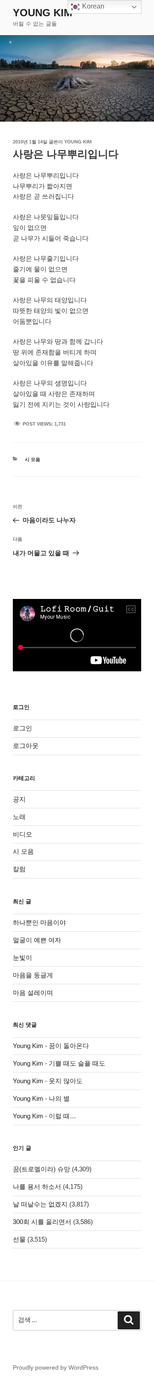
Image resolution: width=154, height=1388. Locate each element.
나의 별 (59, 1098)
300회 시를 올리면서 (42, 1221)
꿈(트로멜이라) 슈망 (41, 1169)
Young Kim (42, 12)
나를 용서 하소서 (37, 1186)
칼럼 (19, 869)
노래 (19, 816)
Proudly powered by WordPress (55, 1367)
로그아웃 (25, 745)
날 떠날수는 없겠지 (40, 1204)
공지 (19, 799)
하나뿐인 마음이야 (39, 922)
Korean (92, 6)
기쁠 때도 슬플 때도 (77, 1063)
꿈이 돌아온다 (69, 1045)
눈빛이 (22, 957)
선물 (19, 1239)
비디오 (22, 834)
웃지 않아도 (66, 1080)
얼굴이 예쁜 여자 (37, 940)
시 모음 (32, 459)
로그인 (22, 728)
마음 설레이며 (33, 992)
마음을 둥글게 (33, 975)
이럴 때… (62, 1116)
